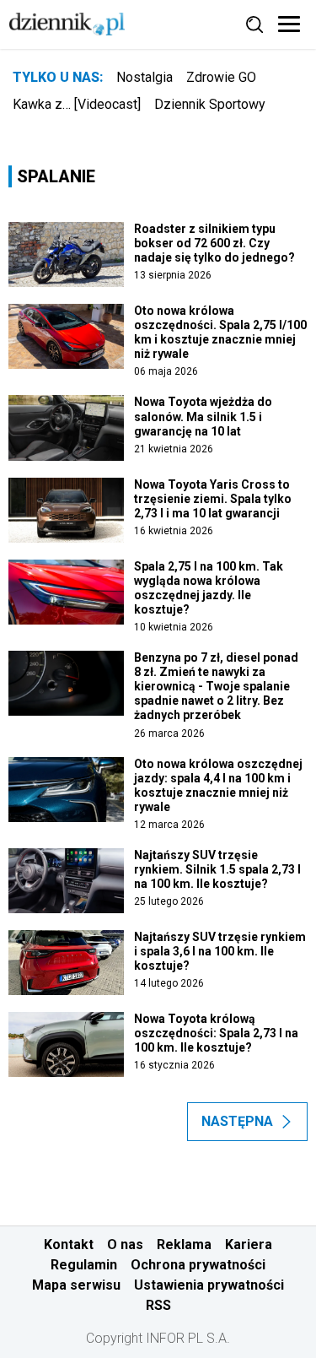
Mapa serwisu (76, 1285)
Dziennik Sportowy (209, 104)
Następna (237, 1121)
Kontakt (69, 1244)
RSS (158, 1305)
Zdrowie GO (221, 77)
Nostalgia (144, 77)
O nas (125, 1244)
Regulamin (84, 1265)
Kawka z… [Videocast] (77, 104)
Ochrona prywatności (198, 1265)
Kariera (248, 1244)
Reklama (184, 1244)
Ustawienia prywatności (209, 1285)
